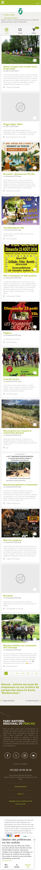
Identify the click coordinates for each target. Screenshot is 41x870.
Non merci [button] (6, 866)
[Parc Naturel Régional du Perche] (20, 11)
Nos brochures (20, 786)
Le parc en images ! (20, 764)
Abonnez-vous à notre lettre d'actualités (20, 802)
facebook (7, 755)
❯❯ (36, 673)
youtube (33, 755)
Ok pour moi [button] (28, 866)
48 (28, 673)
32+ (23, 673)
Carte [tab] (20, 33)
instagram (25, 755)
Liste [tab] (6, 33)
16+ (17, 673)
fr (37, 3)
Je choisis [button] (16, 866)
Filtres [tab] (34, 33)
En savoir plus (6, 860)
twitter (16, 755)
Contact (20, 794)
